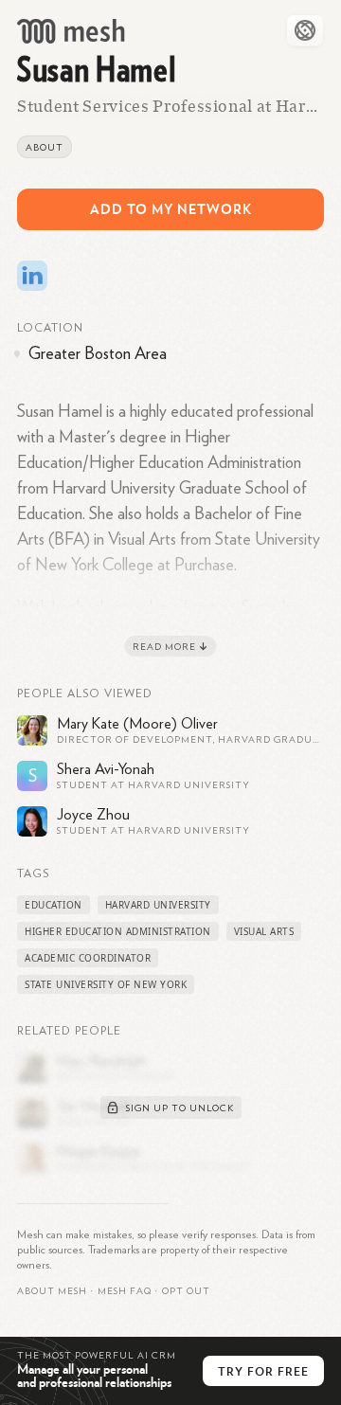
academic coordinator (88, 957)
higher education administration (118, 931)
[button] (125, 1291)
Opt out (186, 1291)
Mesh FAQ (125, 1291)
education (53, 904)
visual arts (264, 931)
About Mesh (52, 1291)
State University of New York (106, 984)
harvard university (158, 904)
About (44, 148)
